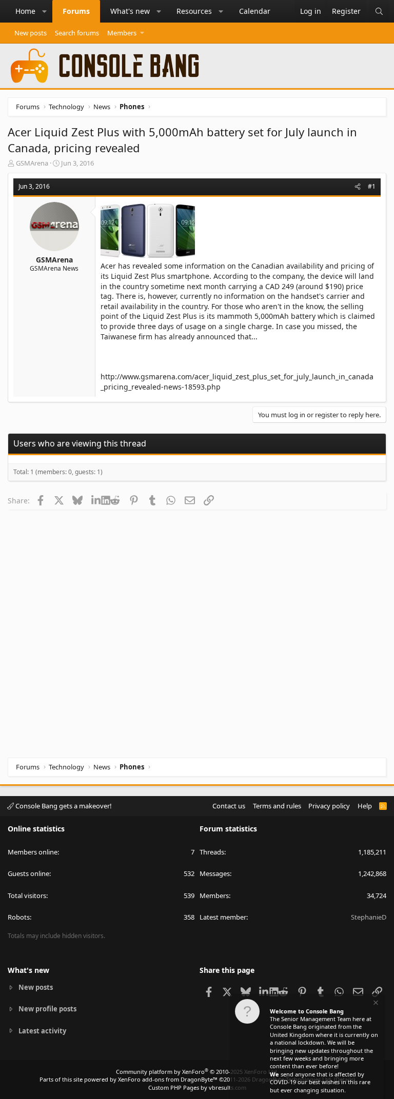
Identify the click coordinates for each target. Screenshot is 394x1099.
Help (365, 805)
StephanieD (368, 917)
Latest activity (42, 1030)
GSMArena (32, 163)
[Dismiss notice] (375, 1004)
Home (25, 11)
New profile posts (47, 1008)
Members (121, 32)
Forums (76, 11)
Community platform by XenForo (197, 1071)
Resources (194, 11)
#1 (372, 186)
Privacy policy (329, 805)
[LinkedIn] (96, 500)
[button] (44, 11)
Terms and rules (277, 805)
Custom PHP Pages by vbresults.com (197, 1087)
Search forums (77, 32)
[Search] (379, 11)
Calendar (254, 11)
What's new (130, 11)
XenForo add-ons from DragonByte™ (168, 1079)
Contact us (228, 805)
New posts (30, 32)
